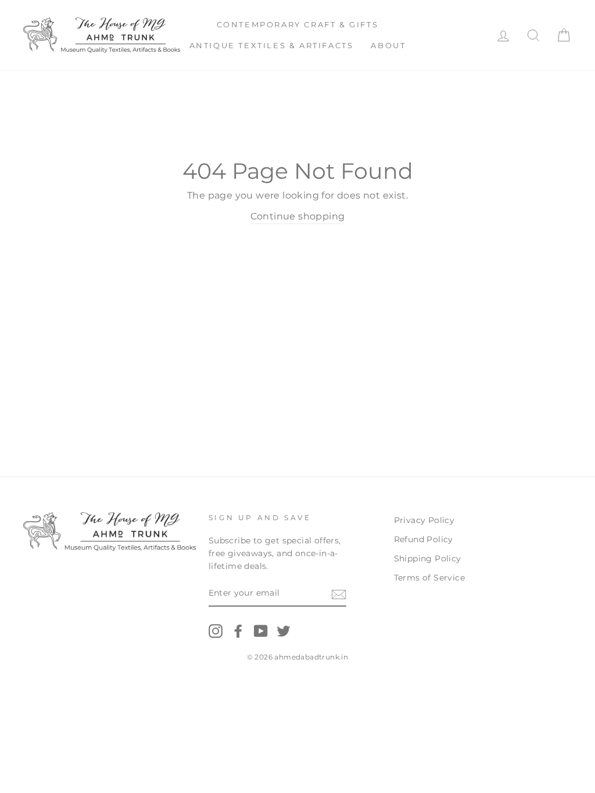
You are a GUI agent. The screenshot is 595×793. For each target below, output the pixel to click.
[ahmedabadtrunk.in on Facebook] (238, 631)
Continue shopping (297, 216)
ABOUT (388, 45)
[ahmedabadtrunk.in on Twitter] (284, 631)
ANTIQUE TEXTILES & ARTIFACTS (271, 45)
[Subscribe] (338, 593)
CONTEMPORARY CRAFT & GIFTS (298, 24)
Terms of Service (429, 577)
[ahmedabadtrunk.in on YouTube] (261, 631)
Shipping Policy (427, 558)
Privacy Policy (424, 520)
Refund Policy (423, 539)
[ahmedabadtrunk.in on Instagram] (216, 631)
